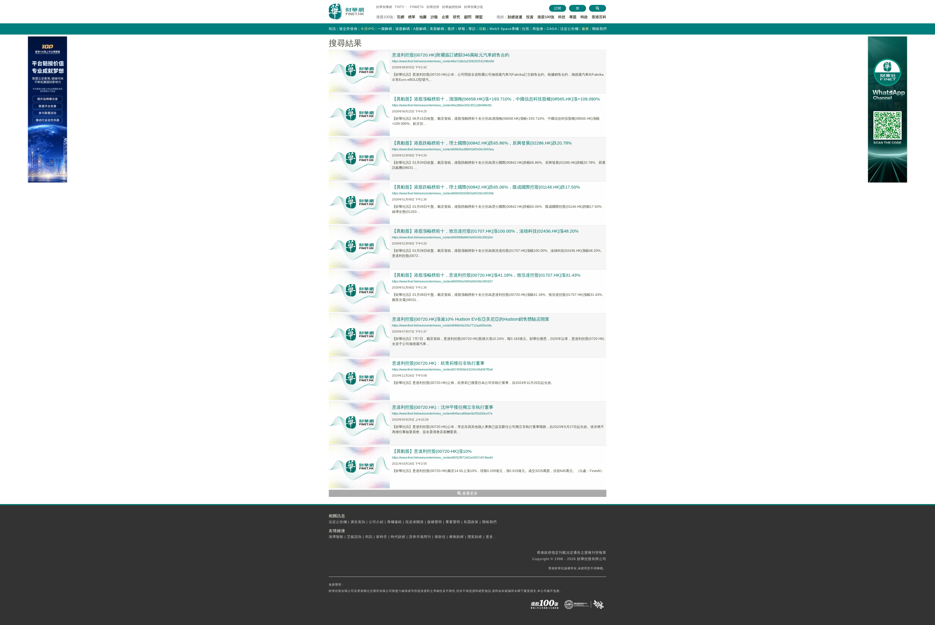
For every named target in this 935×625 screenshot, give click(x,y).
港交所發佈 (348, 29)
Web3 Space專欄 (504, 29)
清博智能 (336, 537)
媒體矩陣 (451, 7)
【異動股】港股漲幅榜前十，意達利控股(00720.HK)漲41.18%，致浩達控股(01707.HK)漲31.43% (486, 275)
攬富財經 (475, 537)
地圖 (423, 17)
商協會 (538, 29)
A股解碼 (420, 29)
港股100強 (545, 17)
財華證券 (433, 7)
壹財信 (440, 537)
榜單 (411, 17)
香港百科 (599, 17)
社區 (525, 29)
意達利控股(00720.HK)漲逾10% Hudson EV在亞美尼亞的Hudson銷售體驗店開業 (470, 319)
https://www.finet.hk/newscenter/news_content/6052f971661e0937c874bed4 (442, 457)
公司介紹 (376, 522)
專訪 (472, 29)
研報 (461, 29)
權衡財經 (456, 537)
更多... (491, 537)
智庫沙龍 (473, 7)
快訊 (332, 29)
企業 (445, 17)
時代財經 (398, 537)
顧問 (467, 17)
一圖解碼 (385, 29)
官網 (400, 17)
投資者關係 (414, 522)
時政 (584, 17)
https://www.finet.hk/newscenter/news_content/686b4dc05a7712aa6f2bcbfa (442, 325)
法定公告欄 (569, 29)
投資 (529, 17)
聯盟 (479, 17)
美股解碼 (437, 29)
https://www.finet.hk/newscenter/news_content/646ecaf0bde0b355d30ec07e (442, 413)
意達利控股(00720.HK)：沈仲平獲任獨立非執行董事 (442, 407)
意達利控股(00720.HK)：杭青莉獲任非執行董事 (438, 363)
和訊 (369, 537)
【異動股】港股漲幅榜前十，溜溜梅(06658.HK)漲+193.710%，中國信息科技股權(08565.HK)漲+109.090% (496, 99)
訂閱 (557, 8)
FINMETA (417, 7)
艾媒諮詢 (354, 537)
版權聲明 (434, 522)
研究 (456, 17)
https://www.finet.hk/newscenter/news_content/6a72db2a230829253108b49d (443, 61)
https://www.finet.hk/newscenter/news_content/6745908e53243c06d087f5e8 (442, 369)
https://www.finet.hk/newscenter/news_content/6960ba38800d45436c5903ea (443, 149)
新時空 (381, 537)
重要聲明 (453, 522)
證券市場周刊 (420, 537)
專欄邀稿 (394, 522)
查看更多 (469, 493)
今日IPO (367, 29)
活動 (482, 29)
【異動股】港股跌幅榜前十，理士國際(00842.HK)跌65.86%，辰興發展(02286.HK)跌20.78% (482, 143)
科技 (561, 17)
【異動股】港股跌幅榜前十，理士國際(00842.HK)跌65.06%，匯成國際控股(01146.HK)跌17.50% (486, 187)
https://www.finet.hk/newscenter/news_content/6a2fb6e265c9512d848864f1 (442, 105)
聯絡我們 (599, 29)
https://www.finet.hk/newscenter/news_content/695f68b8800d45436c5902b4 (442, 237)
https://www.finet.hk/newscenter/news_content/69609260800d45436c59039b (443, 193)
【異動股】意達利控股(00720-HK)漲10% (432, 451)
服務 (585, 29)
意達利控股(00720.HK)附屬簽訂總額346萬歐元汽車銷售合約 (450, 55)
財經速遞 (515, 17)
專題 (573, 17)
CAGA (552, 29)
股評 (451, 29)
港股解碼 (402, 29)
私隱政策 (471, 522)
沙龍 (434, 17)
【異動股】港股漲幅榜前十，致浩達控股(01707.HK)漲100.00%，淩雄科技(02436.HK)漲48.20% (485, 231)
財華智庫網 (384, 7)
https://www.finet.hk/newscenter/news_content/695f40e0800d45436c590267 (442, 281)
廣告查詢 (358, 522)
